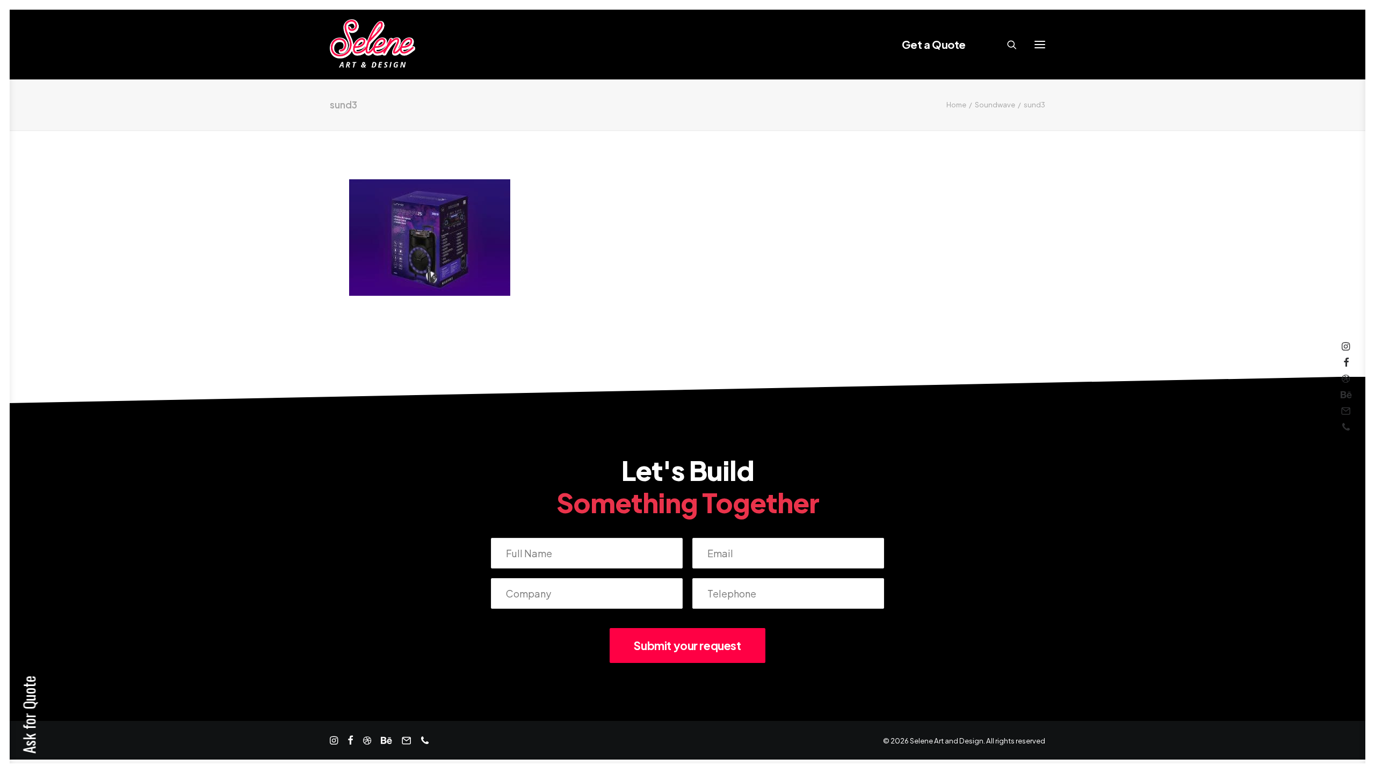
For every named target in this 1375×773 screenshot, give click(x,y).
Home (956, 104)
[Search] (1007, 44)
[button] (1040, 44)
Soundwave (995, 104)
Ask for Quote (28, 715)
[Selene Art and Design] (372, 44)
